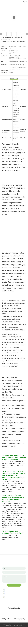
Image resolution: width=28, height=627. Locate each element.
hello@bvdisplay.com (10, 591)
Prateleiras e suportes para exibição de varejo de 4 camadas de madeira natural (20, 619)
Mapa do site (19, 625)
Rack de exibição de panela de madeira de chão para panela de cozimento (7, 619)
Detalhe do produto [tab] (14, 78)
